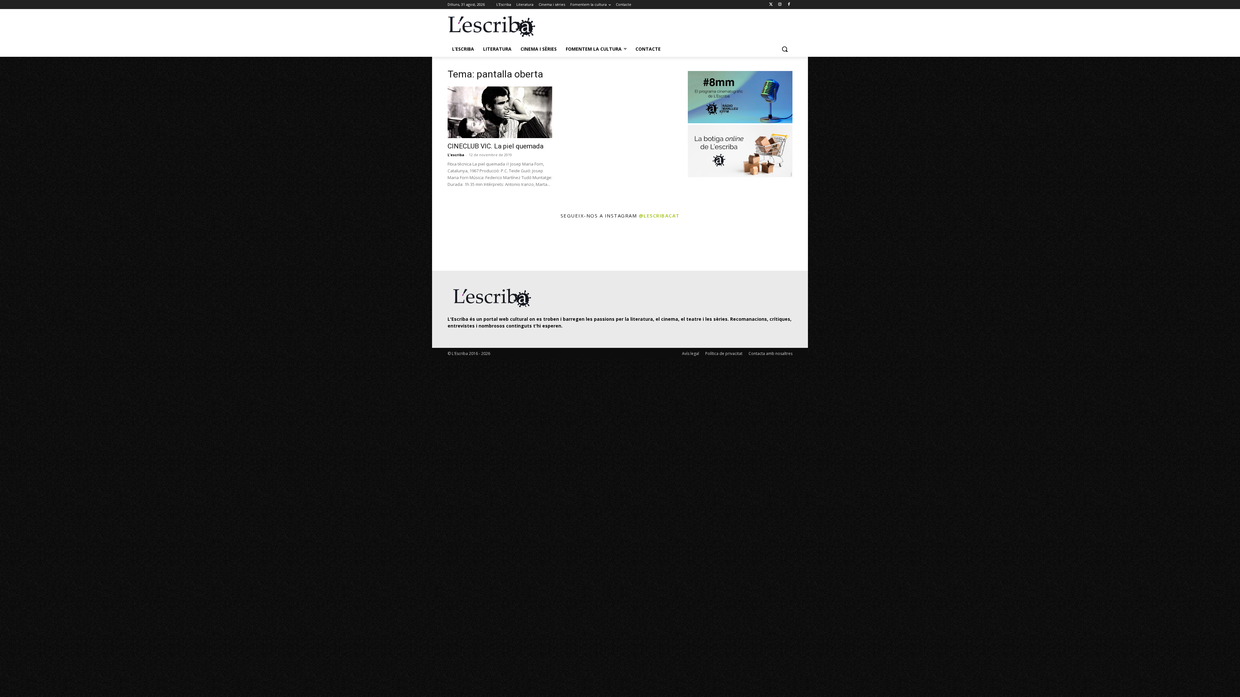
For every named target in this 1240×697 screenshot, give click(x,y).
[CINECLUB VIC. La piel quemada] (500, 112)
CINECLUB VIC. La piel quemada (495, 146)
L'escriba (456, 154)
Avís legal (690, 353)
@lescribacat (659, 215)
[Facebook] (788, 4)
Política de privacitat (723, 353)
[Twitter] (771, 4)
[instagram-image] (454, 246)
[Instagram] (779, 4)
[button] (784, 49)
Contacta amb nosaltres (770, 353)
